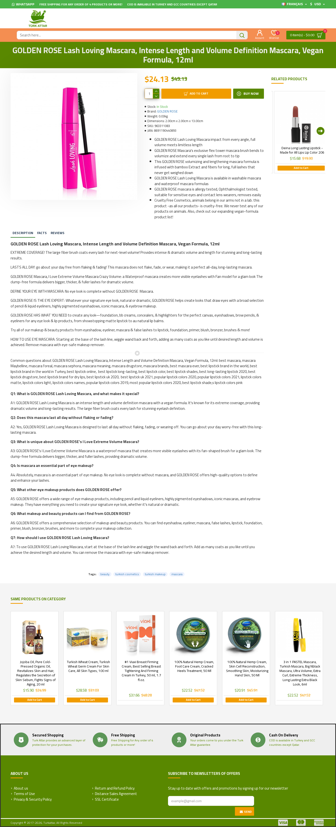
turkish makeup (155, 574)
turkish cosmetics (127, 574)
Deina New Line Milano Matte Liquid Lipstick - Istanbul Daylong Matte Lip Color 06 (277, 152)
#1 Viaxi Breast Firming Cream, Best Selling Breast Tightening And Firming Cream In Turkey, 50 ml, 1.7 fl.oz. (141, 671)
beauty (104, 574)
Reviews (57, 233)
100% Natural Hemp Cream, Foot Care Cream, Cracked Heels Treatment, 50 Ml (194, 666)
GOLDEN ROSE (167, 111)
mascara (177, 574)
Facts (42, 233)
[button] (276, 130)
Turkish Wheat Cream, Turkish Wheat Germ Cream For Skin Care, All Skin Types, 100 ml (88, 666)
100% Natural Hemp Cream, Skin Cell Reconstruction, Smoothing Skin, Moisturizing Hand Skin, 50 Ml (247, 669)
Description (23, 233)
